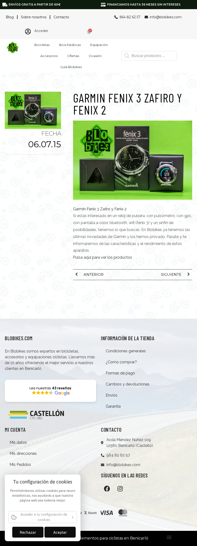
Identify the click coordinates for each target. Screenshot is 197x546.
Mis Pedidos (20, 464)
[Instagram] (120, 489)
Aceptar (60, 532)
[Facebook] (107, 489)
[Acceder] (28, 31)
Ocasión (95, 56)
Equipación (99, 45)
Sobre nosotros (33, 17)
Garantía (113, 406)
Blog (10, 17)
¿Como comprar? (121, 362)
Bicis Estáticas (70, 45)
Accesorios (49, 56)
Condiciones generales (126, 351)
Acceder (41, 31)
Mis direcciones (23, 453)
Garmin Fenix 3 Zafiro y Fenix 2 (100, 209)
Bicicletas (41, 45)
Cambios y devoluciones (127, 384)
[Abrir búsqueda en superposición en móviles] (149, 56)
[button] (169, 537)
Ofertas (73, 56)
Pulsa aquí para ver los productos (102, 257)
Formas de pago (120, 373)
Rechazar (28, 532)
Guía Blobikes (71, 67)
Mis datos (18, 442)
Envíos (111, 395)
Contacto (61, 17)
